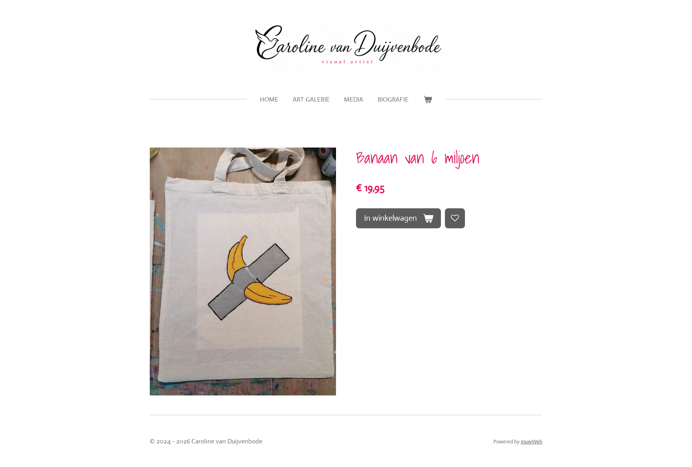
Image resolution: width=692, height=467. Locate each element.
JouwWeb (531, 441)
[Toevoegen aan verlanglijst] (455, 218)
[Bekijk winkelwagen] (427, 99)
